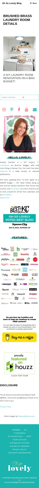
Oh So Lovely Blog (11, 3)
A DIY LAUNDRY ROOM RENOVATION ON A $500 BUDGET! (19, 78)
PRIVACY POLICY (19, 449)
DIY (25, 430)
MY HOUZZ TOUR (15, 436)
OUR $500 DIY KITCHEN (19, 443)
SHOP (28, 436)
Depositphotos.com (26, 416)
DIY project (15, 188)
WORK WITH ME (19, 440)
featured (4, 171)
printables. (7, 194)
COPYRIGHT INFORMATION (19, 453)
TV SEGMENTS (19, 433)
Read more (4, 197)
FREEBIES (16, 430)
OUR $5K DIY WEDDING (19, 446)
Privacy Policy (5, 406)
